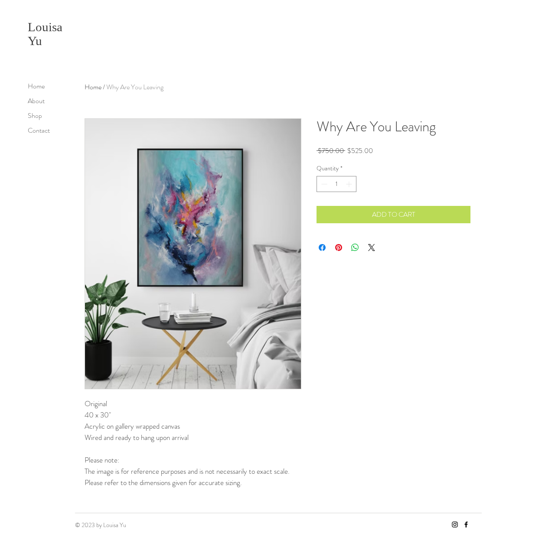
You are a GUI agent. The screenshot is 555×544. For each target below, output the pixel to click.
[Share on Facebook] (322, 247)
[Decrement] (323, 184)
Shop (35, 116)
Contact (39, 130)
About (36, 101)
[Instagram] (455, 524)
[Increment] (349, 184)
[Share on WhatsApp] (355, 247)
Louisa (45, 27)
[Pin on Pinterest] (338, 247)
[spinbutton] (336, 184)
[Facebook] (466, 524)
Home (36, 86)
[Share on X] (371, 247)
